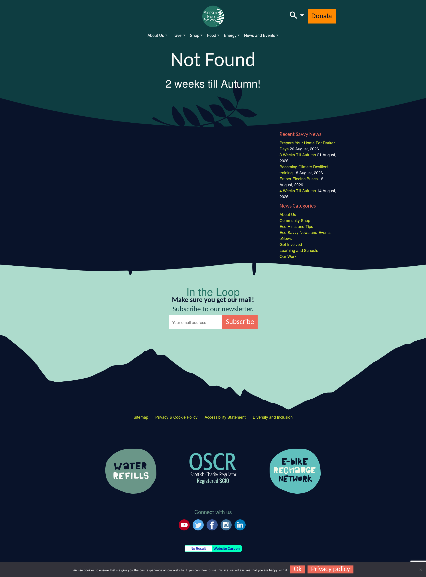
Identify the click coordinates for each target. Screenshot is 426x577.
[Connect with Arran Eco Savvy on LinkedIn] (240, 524)
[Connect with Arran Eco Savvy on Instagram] (226, 524)
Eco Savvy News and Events (305, 232)
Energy (230, 35)
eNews (286, 238)
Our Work (288, 256)
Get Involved (291, 244)
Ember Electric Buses (299, 178)
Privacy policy (330, 569)
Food (211, 35)
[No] (420, 569)
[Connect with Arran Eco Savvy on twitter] (198, 524)
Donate (322, 16)
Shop (194, 35)
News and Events (259, 35)
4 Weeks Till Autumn (298, 190)
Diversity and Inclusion (273, 417)
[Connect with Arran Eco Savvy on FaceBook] (212, 524)
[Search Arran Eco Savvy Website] (297, 16)
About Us (156, 35)
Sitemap (141, 417)
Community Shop (295, 220)
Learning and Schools (299, 250)
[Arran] (130, 470)
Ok (298, 569)
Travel (177, 35)
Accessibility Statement (225, 417)
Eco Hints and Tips (296, 226)
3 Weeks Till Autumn (298, 154)
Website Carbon (226, 548)
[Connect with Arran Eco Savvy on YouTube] (184, 524)
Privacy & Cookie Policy (176, 417)
